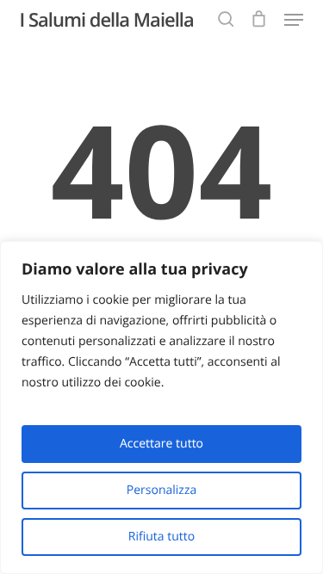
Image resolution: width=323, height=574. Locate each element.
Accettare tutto (161, 443)
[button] (293, 19)
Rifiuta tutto (161, 536)
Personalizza (161, 490)
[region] (161, 407)
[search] (225, 19)
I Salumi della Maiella (107, 19)
